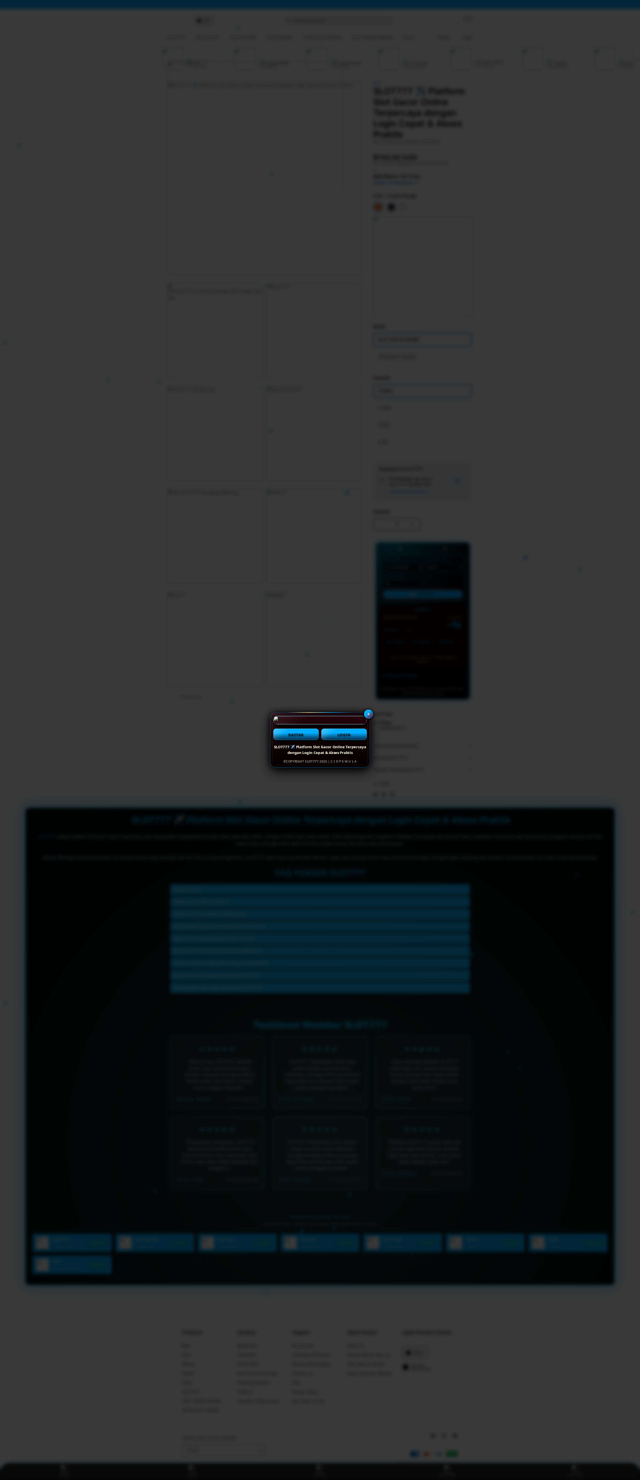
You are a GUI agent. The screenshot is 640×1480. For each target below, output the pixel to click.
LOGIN (344, 734)
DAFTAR (296, 734)
